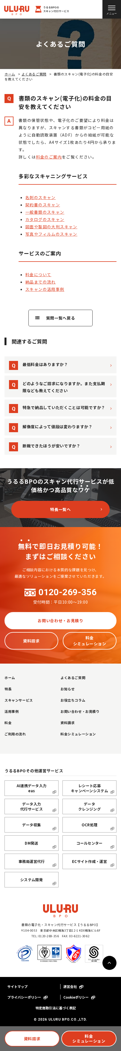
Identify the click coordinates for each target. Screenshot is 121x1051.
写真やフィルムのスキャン (51, 234)
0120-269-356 (68, 592)
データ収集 (31, 824)
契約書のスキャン (42, 204)
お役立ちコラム (72, 700)
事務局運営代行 (32, 861)
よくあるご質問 (34, 74)
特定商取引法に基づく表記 (55, 1007)
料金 (8, 722)
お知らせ (67, 688)
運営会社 (70, 986)
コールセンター (90, 843)
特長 (8, 688)
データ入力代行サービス (31, 806)
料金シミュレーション (89, 1038)
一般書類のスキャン (44, 212)
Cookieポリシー (76, 997)
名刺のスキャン (40, 197)
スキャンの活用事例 (44, 289)
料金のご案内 (49, 157)
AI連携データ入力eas (31, 788)
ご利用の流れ (15, 733)
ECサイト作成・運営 (89, 861)
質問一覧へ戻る (60, 318)
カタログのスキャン (44, 219)
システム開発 (31, 879)
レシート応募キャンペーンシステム (89, 788)
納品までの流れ (40, 282)
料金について (38, 274)
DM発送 (31, 843)
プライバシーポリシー (24, 997)
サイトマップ (17, 986)
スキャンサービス (19, 700)
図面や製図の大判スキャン (51, 226)
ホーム (10, 74)
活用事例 (12, 711)
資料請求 (32, 1038)
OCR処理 (89, 824)
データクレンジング (89, 806)
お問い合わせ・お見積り (60, 620)
